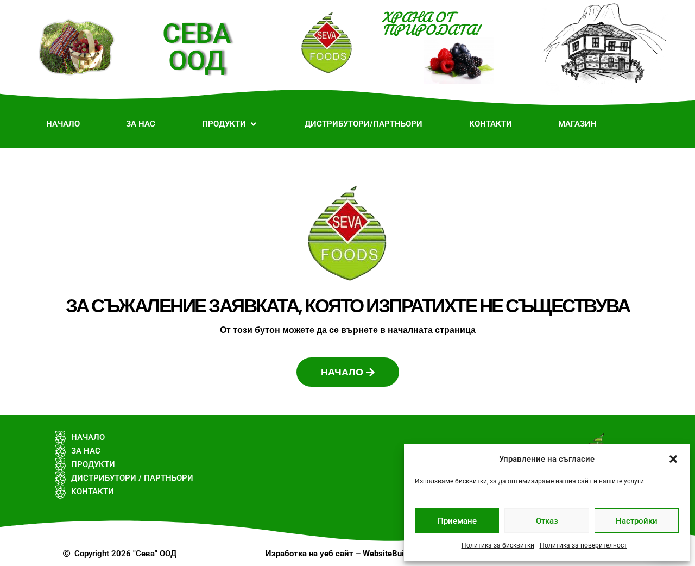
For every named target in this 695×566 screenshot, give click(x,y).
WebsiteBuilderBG (396, 553)
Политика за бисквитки (498, 545)
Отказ (547, 521)
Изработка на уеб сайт (309, 553)
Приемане (457, 521)
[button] (673, 459)
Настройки (637, 521)
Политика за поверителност (583, 545)
